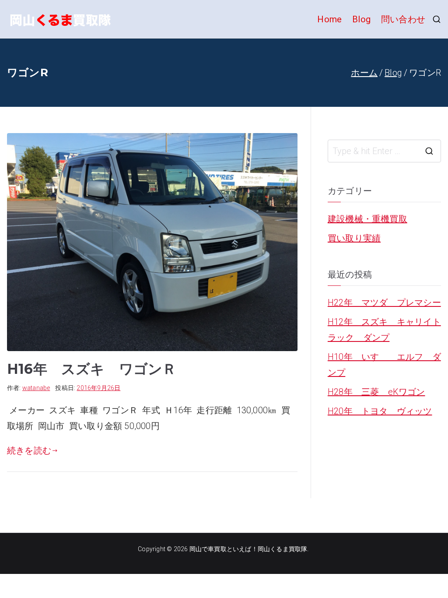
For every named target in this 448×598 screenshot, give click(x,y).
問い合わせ (403, 19)
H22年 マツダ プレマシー (384, 302)
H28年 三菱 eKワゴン (376, 392)
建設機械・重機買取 (367, 219)
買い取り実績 (354, 238)
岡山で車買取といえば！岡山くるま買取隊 (248, 548)
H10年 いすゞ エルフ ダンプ (384, 365)
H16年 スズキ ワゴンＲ (92, 368)
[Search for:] (384, 151)
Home (329, 19)
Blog (361, 19)
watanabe (36, 387)
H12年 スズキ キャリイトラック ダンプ (384, 330)
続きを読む (29, 450)
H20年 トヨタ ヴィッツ (380, 411)
